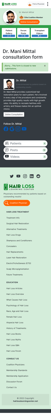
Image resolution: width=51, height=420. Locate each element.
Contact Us (11, 387)
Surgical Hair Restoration (17, 223)
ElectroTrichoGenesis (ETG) (18, 263)
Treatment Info (13, 218)
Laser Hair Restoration (16, 257)
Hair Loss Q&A (12, 345)
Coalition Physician (18, 203)
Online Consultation (29, 22)
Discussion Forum (14, 381)
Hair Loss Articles (14, 288)
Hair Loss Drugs (13, 235)
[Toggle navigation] (47, 4)
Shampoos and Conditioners (19, 240)
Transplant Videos (39, 31)
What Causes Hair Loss (16, 300)
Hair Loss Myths (13, 339)
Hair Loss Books (13, 334)
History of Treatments (16, 328)
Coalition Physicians (15, 364)
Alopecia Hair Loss (14, 322)
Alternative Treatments (16, 229)
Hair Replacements (14, 252)
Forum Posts (23, 31)
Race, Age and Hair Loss (17, 311)
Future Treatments (14, 274)
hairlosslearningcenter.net (25, 401)
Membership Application (17, 376)
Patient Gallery (9, 31)
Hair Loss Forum (13, 351)
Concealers (11, 246)
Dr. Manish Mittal (26, 12)
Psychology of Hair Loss (17, 305)
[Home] (10, 4)
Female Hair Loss (14, 317)
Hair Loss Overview (15, 294)
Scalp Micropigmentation (17, 269)
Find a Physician (38, 4)
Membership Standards (16, 370)
